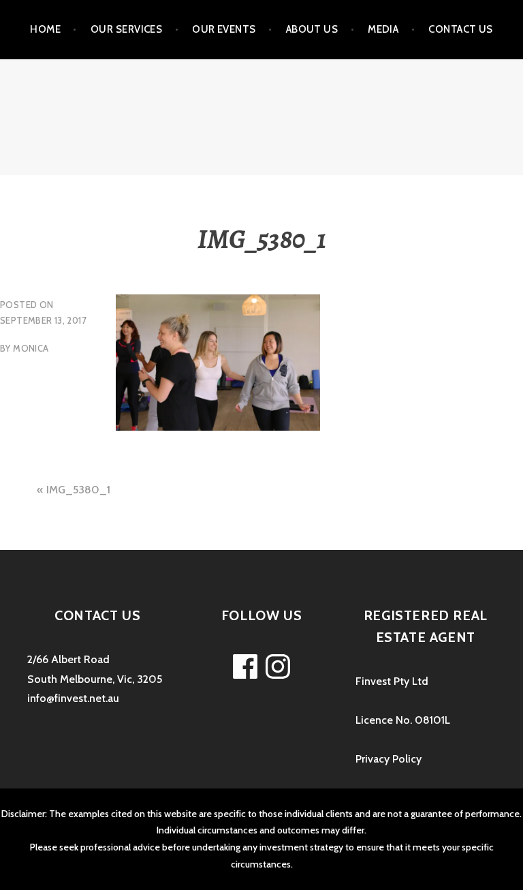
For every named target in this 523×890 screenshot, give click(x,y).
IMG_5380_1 (78, 489)
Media (383, 29)
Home (45, 29)
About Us (312, 29)
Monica (30, 348)
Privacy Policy (388, 758)
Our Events (224, 29)
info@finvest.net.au (73, 698)
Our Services (126, 29)
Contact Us (460, 29)
